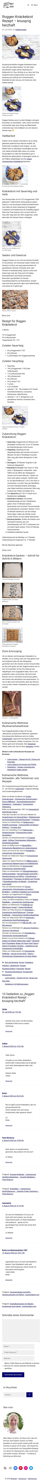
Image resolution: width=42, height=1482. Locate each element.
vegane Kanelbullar (25, 907)
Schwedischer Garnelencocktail (14, 869)
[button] (28, 5)
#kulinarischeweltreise (13, 972)
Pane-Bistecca (8, 1138)
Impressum (22, 1479)
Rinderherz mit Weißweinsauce (16, 984)
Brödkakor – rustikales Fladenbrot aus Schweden (20, 892)
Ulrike (4, 1009)
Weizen (28, 969)
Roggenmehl (27, 972)
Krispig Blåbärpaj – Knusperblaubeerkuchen (18, 802)
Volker (5, 1044)
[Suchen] (29, 1394)
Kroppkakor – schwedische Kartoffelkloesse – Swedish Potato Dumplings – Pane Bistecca (20, 1191)
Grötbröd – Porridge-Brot (11, 827)
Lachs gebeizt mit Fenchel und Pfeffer (21, 765)
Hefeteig (5, 966)
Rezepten (29, 747)
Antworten (8, 1031)
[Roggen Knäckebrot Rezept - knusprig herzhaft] (11, 111)
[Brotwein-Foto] (13, 1433)
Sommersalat (27, 866)
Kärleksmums (28, 822)
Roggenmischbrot (9, 969)
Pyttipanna (35, 820)
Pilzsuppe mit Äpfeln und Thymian (27, 879)
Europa (21, 962)
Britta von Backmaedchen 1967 (14, 1250)
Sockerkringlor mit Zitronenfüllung (15, 817)
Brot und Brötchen (11, 962)
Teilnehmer (31, 744)
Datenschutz (32, 1479)
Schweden (20, 969)
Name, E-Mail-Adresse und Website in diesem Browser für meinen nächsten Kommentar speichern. (21, 1365)
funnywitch (6, 1203)
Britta (4, 1093)
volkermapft (7, 739)
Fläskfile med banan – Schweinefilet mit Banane (20, 825)
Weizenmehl (7, 975)
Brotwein (14, 1479)
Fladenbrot (29, 962)
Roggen (23, 966)
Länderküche (14, 966)
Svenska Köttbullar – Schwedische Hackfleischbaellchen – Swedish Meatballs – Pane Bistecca (19, 1177)
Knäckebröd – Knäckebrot (12, 804)
